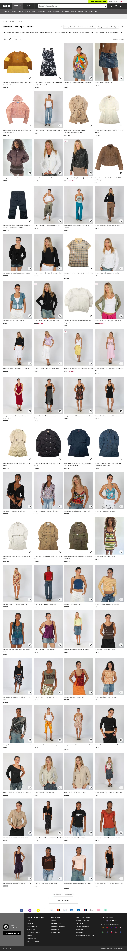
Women (12, 21)
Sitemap (29, 935)
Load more (63, 901)
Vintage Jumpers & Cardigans (108, 27)
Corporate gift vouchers (82, 926)
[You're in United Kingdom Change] (121, 1)
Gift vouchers (79, 923)
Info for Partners (80, 932)
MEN (29, 6)
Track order (30, 923)
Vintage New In (70, 27)
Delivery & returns (32, 926)
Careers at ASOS (56, 923)
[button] (103, 927)
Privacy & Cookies (106, 948)
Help (28, 920)
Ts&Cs (114, 948)
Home (5, 21)
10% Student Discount (33, 932)
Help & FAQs (113, 1)
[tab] (6, 11)
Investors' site (55, 929)
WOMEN (17, 6)
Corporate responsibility (58, 926)
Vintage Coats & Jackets (86, 27)
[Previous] (61, 26)
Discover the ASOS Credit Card (85, 935)
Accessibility (121, 948)
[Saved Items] (116, 6)
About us (53, 920)
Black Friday (79, 929)
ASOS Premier (31, 929)
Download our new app (98, 1)
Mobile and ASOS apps (82, 920)
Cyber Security (55, 932)
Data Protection (31, 938)
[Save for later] (29, 78)
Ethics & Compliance (33, 941)
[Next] (122, 26)
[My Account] (111, 6)
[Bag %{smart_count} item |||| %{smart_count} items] (121, 6)
